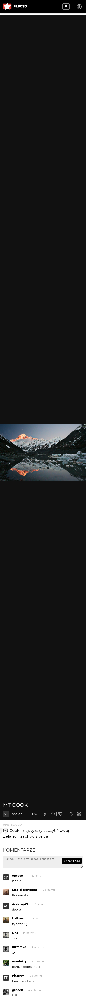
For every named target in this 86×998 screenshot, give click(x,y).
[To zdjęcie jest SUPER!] (45, 814)
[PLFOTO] (15, 6)
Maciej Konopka (24, 890)
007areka (19, 947)
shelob (17, 814)
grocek (17, 990)
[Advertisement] (43, 58)
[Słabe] (60, 814)
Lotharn (18, 918)
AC (6, 906)
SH (6, 814)
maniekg (19, 961)
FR (6, 977)
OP (6, 877)
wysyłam (72, 861)
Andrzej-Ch (20, 904)
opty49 (17, 875)
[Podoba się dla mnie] (53, 814)
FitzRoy (18, 975)
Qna (15, 933)
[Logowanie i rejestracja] (79, 6)
